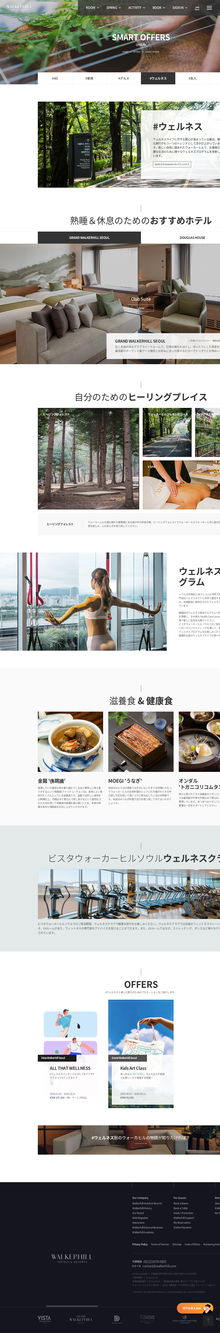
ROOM (90, 7)
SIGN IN (178, 7)
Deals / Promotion (183, 1213)
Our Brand (138, 1213)
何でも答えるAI (195, 1309)
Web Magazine (140, 1218)
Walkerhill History (142, 1208)
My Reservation (182, 1222)
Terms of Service (160, 1244)
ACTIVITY (134, 7)
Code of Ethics (192, 1244)
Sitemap (177, 1244)
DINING (112, 7)
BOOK (157, 7)
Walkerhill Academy (143, 1232)
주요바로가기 (209, 8)
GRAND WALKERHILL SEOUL (89, 237)
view (141, 308)
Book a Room (181, 1203)
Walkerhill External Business (147, 1227)
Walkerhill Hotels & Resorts (147, 1203)
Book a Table (181, 1208)
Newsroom (138, 1222)
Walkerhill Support (184, 1218)
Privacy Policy (139, 1244)
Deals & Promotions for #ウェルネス (172, 164)
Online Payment (182, 1227)
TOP (208, 1321)
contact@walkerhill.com (159, 1266)
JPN (197, 7)
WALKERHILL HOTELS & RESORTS (19, 7)
